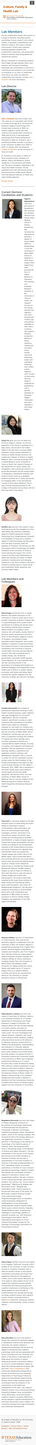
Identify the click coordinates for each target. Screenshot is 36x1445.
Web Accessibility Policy (18, 1428)
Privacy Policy (16, 1426)
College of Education (10, 149)
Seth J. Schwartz (8, 119)
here (8, 1300)
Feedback (5, 1426)
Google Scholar (7, 181)
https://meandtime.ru (17, 1369)
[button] (32, 3)
